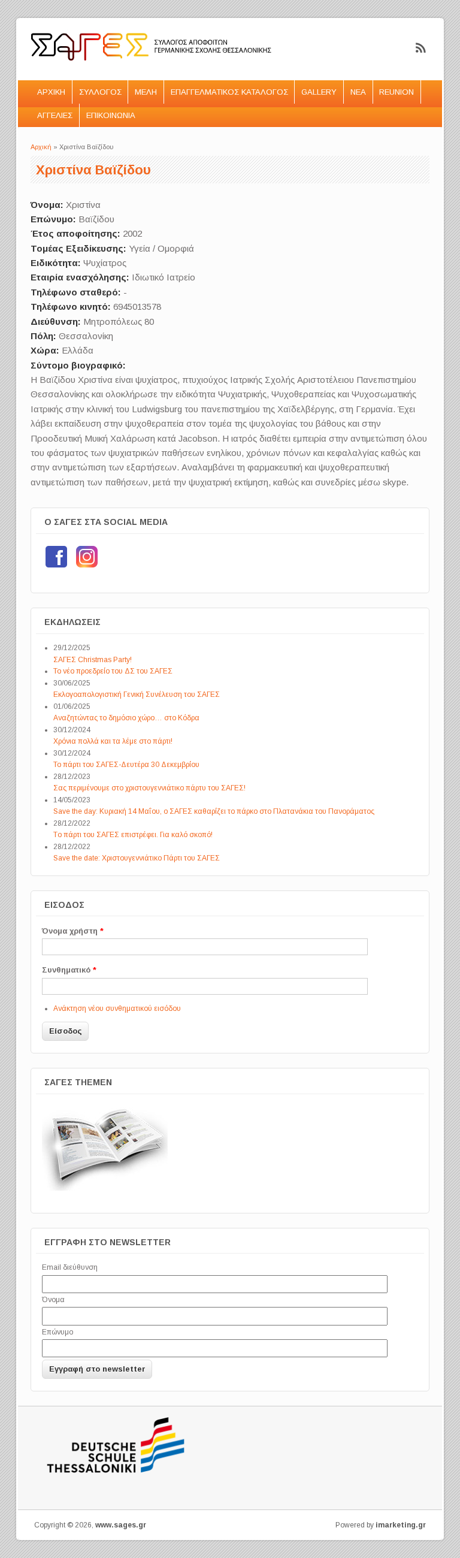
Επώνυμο (57, 1332)
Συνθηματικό (69, 969)
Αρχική (41, 146)
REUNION (396, 91)
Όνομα (53, 1300)
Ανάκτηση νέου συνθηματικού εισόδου (117, 1008)
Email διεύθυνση (70, 1267)
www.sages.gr (120, 1525)
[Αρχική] (152, 73)
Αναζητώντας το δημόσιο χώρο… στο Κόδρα (126, 718)
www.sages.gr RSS (421, 48)
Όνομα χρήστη (73, 930)
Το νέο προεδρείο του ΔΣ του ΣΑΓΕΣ (112, 671)
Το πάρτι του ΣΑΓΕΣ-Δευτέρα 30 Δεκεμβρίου (126, 764)
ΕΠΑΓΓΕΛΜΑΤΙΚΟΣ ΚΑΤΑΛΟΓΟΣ (229, 91)
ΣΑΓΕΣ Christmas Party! (92, 660)
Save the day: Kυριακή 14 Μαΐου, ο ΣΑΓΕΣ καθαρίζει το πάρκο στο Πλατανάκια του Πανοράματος (213, 811)
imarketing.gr (401, 1525)
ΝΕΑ (358, 91)
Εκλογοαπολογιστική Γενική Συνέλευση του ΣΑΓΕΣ (136, 694)
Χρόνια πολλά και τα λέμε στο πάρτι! (112, 741)
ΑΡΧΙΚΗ (51, 91)
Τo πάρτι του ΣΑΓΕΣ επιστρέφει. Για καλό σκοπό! (133, 835)
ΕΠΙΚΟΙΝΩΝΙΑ (110, 115)
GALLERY (319, 91)
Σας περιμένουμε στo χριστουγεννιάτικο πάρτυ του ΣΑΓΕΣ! (149, 788)
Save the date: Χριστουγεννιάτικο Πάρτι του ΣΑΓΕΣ (136, 858)
